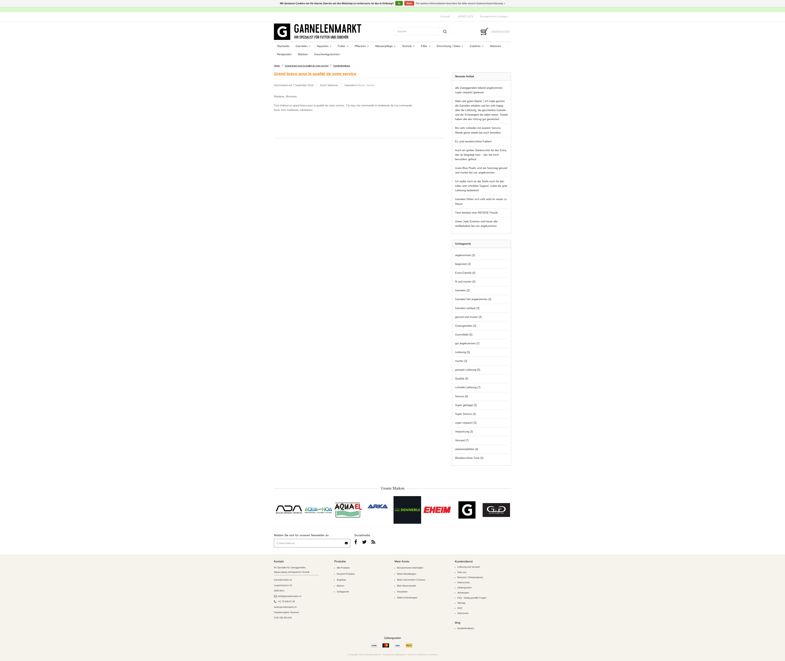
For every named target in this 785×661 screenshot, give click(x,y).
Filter (424, 46)
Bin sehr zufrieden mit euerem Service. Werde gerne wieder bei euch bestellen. (478, 130)
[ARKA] (378, 506)
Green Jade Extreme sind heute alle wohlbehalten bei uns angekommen (476, 223)
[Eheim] (437, 510)
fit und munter (465, 281)
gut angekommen (467, 343)
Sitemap (461, 603)
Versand (462, 440)
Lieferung (462, 352)
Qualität (461, 378)
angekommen (465, 255)
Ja (399, 3)
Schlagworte (343, 591)
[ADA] (289, 510)
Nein (409, 3)
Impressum (463, 613)
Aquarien (323, 46)
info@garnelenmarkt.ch (289, 596)
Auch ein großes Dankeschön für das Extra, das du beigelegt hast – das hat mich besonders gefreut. (481, 155)
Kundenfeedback (341, 65)
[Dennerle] (407, 510)
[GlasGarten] (496, 510)
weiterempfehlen (466, 449)
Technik (407, 46)
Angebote (341, 580)
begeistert (463, 264)
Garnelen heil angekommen (473, 299)
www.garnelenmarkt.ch (285, 607)
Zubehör (475, 46)
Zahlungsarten (464, 587)
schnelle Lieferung (467, 387)
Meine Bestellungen (406, 574)
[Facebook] (355, 542)
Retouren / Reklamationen (470, 577)
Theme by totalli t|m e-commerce (422, 654)
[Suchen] (445, 31)
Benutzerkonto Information (410, 567)
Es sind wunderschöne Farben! (473, 141)
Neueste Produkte (346, 574)
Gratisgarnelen (465, 325)
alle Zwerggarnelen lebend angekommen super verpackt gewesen (478, 90)
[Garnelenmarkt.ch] (332, 32)
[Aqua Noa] (318, 510)
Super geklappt (466, 405)
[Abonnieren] (346, 541)
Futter (342, 46)
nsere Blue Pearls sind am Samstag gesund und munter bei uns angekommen (481, 170)
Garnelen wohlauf (467, 308)
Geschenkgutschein (327, 54)
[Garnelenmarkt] (466, 510)
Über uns (462, 572)
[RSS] (373, 542)
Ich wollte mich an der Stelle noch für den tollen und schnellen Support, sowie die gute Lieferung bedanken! (481, 186)
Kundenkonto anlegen (494, 16)
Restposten (284, 54)
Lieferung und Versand (468, 567)
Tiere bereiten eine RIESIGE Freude (476, 212)
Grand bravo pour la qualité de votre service (307, 65)
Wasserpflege (384, 46)
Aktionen (495, 46)
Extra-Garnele (465, 272)
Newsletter (402, 591)
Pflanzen (361, 46)
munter (461, 361)
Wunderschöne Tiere (469, 457)
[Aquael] (348, 510)
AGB (459, 608)
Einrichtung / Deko (449, 46)
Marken (303, 54)
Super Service (465, 414)
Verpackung (464, 431)
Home (277, 65)
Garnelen (302, 46)
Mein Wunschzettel (406, 585)
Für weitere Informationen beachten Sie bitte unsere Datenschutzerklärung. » (460, 3)
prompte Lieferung (467, 369)
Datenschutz (463, 582)
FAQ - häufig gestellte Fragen (471, 598)
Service (370, 85)
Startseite (283, 46)
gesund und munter (468, 317)
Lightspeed (400, 654)
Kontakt (445, 16)
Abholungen (463, 592)
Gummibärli (463, 334)
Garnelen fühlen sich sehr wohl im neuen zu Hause (481, 201)
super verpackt (466, 422)
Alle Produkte (343, 567)
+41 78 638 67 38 (286, 601)
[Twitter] (364, 542)
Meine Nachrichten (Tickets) (411, 580)
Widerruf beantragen (407, 597)
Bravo (362, 85)
